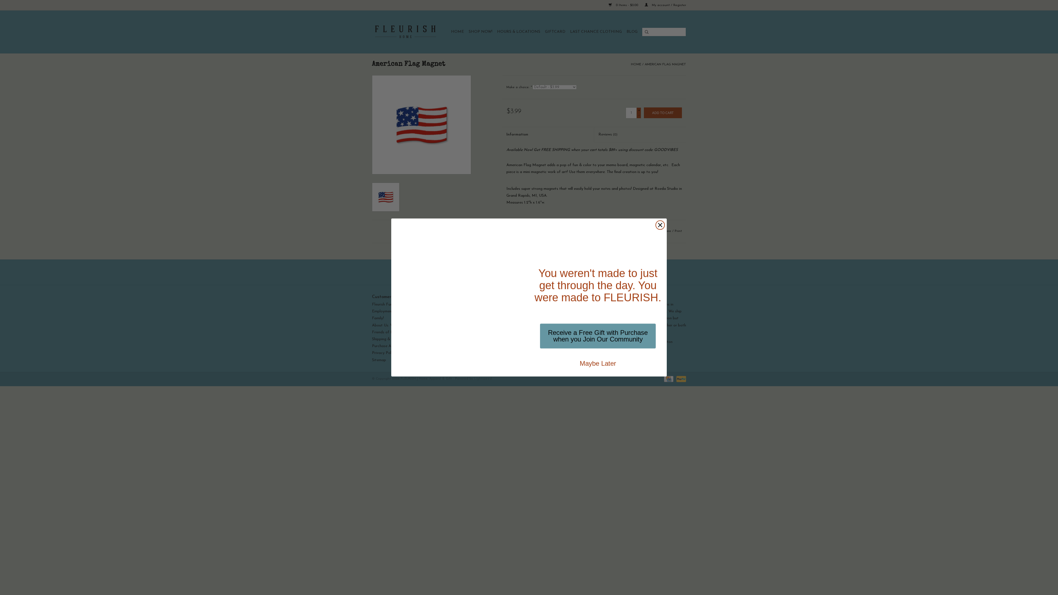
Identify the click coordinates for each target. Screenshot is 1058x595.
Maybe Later (598, 363)
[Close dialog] (660, 225)
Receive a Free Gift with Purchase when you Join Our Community (598, 336)
